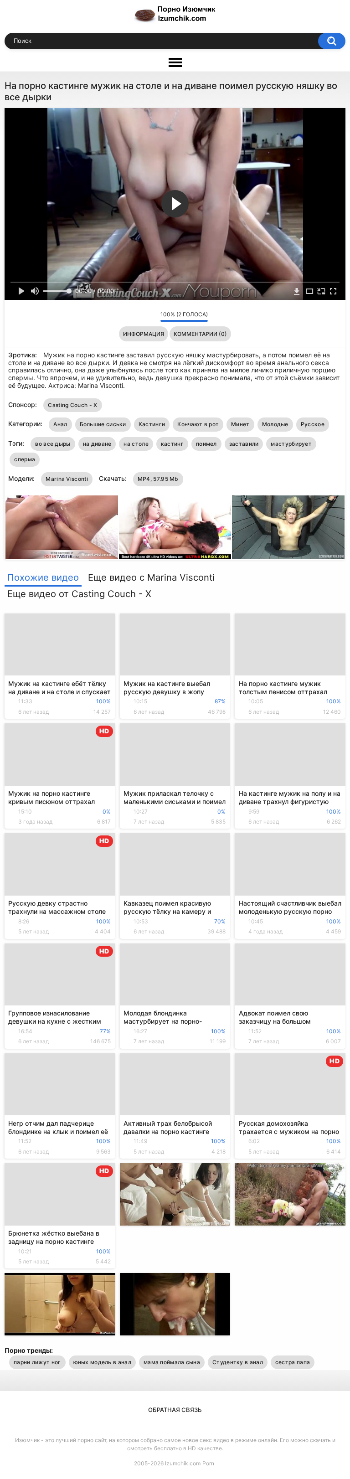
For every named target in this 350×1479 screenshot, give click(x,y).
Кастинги (152, 424)
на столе (136, 443)
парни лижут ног (37, 1362)
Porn (208, 1463)
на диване (97, 443)
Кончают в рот (198, 424)
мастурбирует (291, 443)
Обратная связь (175, 1409)
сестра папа (292, 1362)
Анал (60, 424)
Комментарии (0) (200, 333)
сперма (24, 459)
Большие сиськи (103, 424)
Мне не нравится (151, 316)
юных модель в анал (102, 1362)
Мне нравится (139, 316)
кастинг (172, 443)
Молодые (275, 424)
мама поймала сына (172, 1362)
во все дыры (52, 443)
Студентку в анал (237, 1362)
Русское (312, 424)
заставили (244, 443)
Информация (143, 333)
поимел (206, 443)
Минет (240, 424)
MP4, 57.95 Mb (158, 478)
